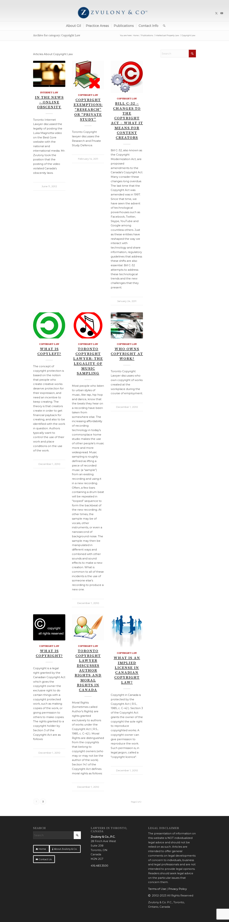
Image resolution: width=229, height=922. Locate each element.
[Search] (163, 25)
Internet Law (49, 92)
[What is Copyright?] (49, 627)
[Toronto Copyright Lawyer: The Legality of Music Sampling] (88, 325)
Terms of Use (157, 889)
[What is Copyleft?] (49, 325)
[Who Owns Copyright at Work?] (127, 325)
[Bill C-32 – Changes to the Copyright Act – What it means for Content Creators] (127, 77)
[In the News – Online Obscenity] (49, 74)
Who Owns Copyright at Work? (127, 354)
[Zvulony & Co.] (114, 13)
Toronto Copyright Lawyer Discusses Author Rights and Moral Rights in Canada (88, 670)
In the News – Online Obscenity (49, 102)
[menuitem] (73, 25)
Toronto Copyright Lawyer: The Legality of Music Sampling (88, 361)
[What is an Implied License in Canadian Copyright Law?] (127, 630)
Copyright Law (88, 95)
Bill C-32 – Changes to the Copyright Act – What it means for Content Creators (127, 120)
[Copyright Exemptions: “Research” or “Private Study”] (88, 75)
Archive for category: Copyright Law (56, 35)
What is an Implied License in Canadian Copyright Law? (127, 670)
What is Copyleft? (49, 351)
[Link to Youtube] (221, 13)
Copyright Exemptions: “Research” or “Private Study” (88, 110)
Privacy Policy (177, 889)
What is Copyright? (49, 653)
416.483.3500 (99, 865)
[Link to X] (216, 13)
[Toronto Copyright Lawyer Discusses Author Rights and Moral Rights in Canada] (88, 627)
